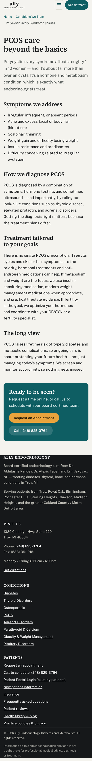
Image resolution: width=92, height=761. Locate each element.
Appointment (77, 5)
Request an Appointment (34, 418)
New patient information (23, 687)
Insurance (11, 694)
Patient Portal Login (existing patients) (35, 680)
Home (8, 16)
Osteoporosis (14, 608)
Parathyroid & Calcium (21, 629)
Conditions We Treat (30, 16)
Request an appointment (23, 665)
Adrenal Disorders (18, 622)
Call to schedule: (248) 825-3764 (30, 672)
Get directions (15, 570)
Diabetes (11, 593)
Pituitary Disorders (19, 644)
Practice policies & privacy (25, 723)
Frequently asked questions (26, 701)
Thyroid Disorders (18, 600)
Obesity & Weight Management (28, 637)
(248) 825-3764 (28, 546)
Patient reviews (16, 709)
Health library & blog (20, 716)
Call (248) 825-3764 (31, 431)
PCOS (8, 615)
